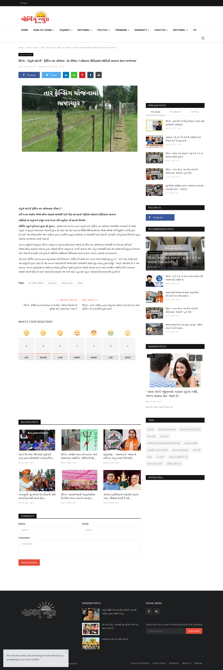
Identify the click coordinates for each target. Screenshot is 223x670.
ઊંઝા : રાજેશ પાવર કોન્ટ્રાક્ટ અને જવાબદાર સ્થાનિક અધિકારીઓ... (79, 456)
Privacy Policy (159, 663)
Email (85, 523)
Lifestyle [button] (160, 29)
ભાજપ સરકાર (67, 283)
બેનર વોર (197, 450)
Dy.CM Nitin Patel (166, 429)
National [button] (84, 29)
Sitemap (198, 663)
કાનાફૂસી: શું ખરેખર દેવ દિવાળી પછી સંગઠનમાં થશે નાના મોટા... (37, 496)
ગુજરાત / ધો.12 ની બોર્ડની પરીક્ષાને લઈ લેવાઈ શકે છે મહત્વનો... (183, 139)
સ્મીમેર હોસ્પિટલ (174, 463)
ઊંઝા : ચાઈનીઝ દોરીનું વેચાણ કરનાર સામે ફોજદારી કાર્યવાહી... (185, 123)
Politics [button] (102, 29)
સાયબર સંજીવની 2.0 (178, 456)
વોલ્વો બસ (164, 436)
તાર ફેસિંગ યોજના (36, 283)
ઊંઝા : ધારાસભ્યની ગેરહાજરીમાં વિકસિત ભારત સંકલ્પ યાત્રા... (78, 496)
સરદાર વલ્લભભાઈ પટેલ (190, 429)
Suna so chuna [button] (43, 29)
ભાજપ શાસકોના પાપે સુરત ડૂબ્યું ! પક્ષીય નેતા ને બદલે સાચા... (184, 326)
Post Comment (29, 562)
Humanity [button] (141, 29)
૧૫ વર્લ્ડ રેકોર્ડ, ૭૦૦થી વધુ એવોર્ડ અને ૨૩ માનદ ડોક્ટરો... (120, 626)
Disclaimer (174, 663)
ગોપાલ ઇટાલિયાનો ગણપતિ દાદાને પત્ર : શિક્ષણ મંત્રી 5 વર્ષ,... (120, 496)
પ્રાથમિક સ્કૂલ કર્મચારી (157, 450)
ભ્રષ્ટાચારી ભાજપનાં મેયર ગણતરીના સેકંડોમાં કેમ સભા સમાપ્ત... (182, 294)
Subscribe (194, 631)
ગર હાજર (160, 456)
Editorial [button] (179, 29)
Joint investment (180, 450)
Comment (24, 537)
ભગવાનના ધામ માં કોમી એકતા (115, 639)
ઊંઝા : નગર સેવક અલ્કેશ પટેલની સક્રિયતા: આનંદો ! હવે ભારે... (182, 171)
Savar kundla (191, 443)
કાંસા (149, 456)
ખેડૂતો (80, 283)
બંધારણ (150, 429)
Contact (23, 3)
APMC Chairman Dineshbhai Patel (163, 443)
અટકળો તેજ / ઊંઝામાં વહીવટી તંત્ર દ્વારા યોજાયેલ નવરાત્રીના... (36, 456)
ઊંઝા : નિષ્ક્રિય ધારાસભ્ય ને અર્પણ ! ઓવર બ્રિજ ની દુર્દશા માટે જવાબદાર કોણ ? (50, 307)
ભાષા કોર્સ (151, 436)
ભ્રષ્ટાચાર (52, 283)
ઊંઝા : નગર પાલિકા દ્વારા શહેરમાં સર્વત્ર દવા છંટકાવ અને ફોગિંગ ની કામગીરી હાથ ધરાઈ (111, 307)
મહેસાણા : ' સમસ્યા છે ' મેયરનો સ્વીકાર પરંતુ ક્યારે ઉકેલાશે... (119, 456)
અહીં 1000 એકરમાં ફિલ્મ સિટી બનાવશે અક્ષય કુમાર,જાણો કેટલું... (119, 612)
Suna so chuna (32, 47)
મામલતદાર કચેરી (154, 463)
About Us (186, 663)
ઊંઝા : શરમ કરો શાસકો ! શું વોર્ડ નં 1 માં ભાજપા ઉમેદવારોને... (184, 155)
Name (21, 523)
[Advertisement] (79, 183)
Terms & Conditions (140, 663)
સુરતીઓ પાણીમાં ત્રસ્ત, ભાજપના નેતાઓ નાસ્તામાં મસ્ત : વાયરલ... (184, 187)
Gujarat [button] (65, 29)
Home (24, 29)
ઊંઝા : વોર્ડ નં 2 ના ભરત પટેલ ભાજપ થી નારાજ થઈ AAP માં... (184, 278)
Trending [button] (121, 29)
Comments (27, 516)
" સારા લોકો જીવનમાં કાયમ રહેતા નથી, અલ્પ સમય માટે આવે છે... (172, 394)
